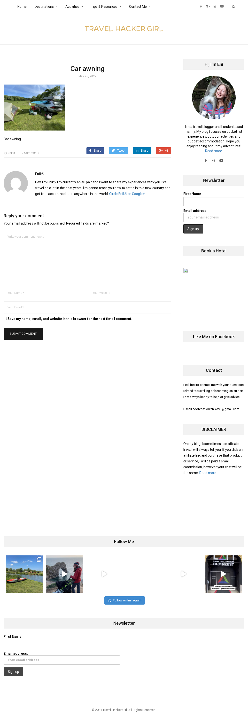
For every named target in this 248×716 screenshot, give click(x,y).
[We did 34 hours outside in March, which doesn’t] (183, 574)
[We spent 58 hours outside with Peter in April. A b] (64, 574)
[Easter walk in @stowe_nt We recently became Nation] (144, 574)
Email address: (195, 211)
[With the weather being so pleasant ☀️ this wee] (24, 574)
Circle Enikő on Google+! (127, 194)
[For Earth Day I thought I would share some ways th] (104, 574)
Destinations (44, 6)
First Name (192, 194)
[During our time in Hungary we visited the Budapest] (223, 574)
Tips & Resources (104, 6)
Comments (30, 153)
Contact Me (138, 6)
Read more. (214, 151)
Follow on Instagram (127, 600)
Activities (72, 6)
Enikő (9, 153)
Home (22, 6)
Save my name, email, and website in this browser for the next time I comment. (70, 319)
